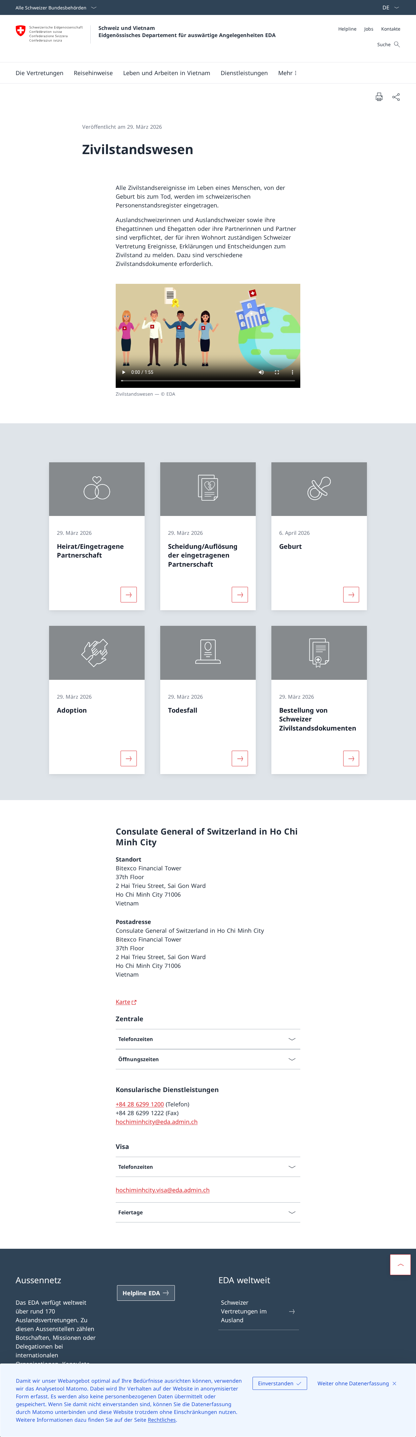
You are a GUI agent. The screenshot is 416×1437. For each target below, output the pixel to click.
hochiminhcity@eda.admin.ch (157, 1122)
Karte (123, 1002)
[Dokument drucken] (378, 96)
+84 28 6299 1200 (140, 1104)
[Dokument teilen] (395, 97)
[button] (39, 72)
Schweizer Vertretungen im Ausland (244, 1311)
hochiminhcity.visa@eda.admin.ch (163, 1190)
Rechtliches (162, 1419)
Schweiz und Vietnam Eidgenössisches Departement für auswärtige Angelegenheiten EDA (187, 31)
